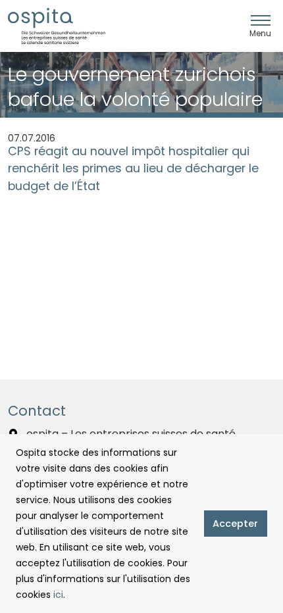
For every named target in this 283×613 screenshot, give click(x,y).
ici (58, 594)
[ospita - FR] (56, 26)
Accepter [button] (235, 523)
